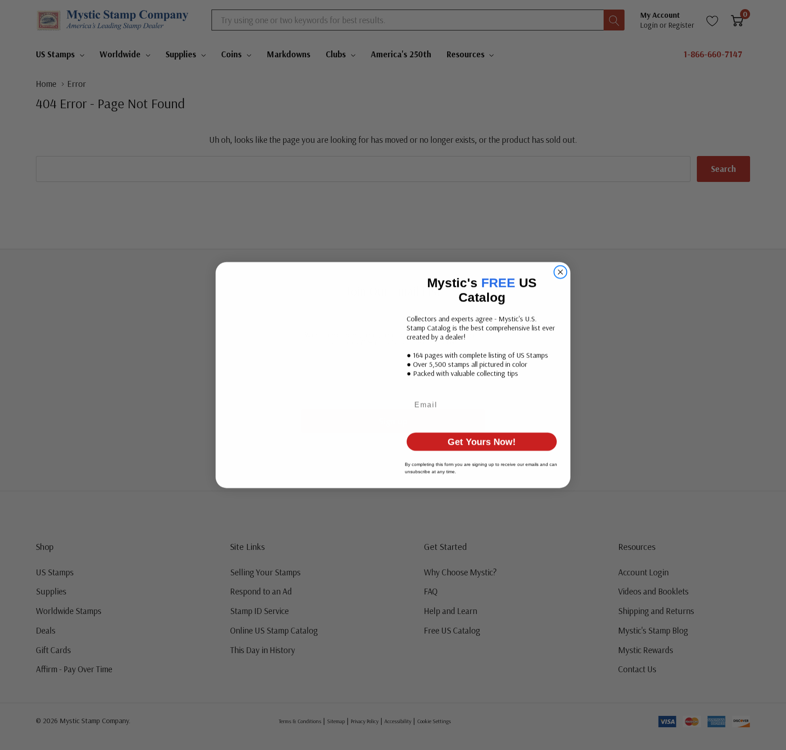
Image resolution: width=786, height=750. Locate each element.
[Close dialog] (560, 279)
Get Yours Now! (482, 434)
